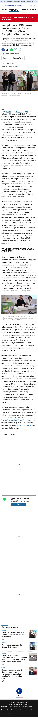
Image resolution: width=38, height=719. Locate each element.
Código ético (10, 709)
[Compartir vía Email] (19, 50)
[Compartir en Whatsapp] (11, 50)
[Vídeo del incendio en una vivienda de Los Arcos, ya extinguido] (33, 634)
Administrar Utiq (29, 709)
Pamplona (13, 434)
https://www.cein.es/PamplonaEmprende (18, 420)
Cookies (3, 709)
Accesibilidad (19, 709)
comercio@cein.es (24, 425)
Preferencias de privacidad (8, 713)
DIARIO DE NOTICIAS (7, 63)
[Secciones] (2, 5)
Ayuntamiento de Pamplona (16, 111)
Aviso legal (4, 706)
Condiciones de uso (27, 706)
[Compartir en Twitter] (7, 50)
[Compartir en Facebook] (3, 50)
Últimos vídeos (9, 627)
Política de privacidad (14, 706)
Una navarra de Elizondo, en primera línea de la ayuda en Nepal (17, 18)
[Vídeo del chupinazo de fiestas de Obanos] (33, 646)
